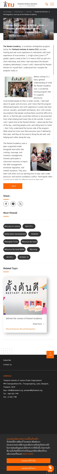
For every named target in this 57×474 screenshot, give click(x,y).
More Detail (28, 454)
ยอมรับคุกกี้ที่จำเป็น (28, 460)
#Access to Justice (12, 226)
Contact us (7, 364)
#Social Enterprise (12, 329)
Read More (37, 324)
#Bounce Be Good (29, 241)
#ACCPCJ (29, 226)
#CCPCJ (10, 257)
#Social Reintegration (27, 329)
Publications (18, 11)
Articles (29, 11)
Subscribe (7, 360)
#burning (33, 249)
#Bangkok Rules (11, 241)
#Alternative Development (15, 234)
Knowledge (7, 11)
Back (14, 186)
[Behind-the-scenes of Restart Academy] (25, 296)
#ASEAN (34, 234)
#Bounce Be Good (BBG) (14, 249)
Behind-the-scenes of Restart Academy (24, 318)
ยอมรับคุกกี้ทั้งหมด (28, 468)
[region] (28, 112)
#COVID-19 (24, 257)
